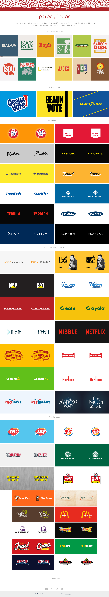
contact (39, 9)
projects (69, 9)
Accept (68, 594)
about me (52, 9)
